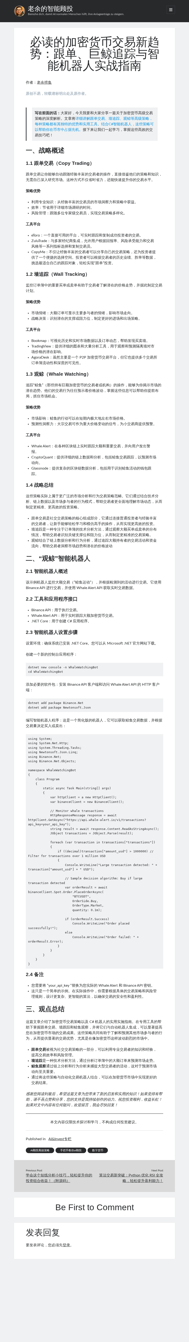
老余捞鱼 (44, 82)
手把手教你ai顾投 (71, 1150)
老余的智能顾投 (50, 8)
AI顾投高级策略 (40, 1150)
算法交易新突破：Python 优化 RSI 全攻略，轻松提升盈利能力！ (131, 1178)
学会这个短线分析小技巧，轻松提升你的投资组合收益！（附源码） (59, 1178)
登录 (66, 1245)
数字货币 (97, 1150)
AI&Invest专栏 (59, 1139)
